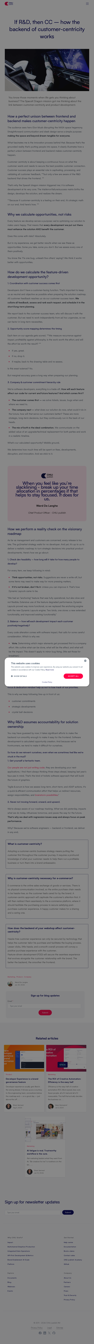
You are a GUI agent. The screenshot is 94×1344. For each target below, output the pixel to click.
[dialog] (47, 672)
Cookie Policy (47, 682)
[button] (19, 676)
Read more (50, 670)
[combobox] (85, 661)
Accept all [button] (73, 676)
